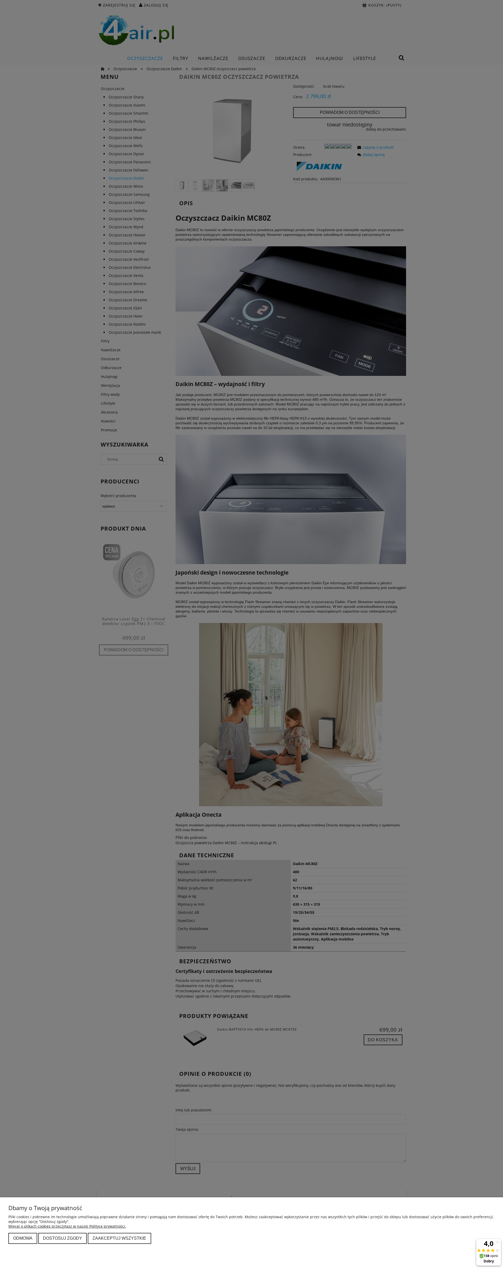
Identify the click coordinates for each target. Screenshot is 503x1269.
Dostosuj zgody (62, 1238)
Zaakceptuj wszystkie (119, 1238)
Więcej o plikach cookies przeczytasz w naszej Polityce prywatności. (67, 1226)
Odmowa (22, 1238)
